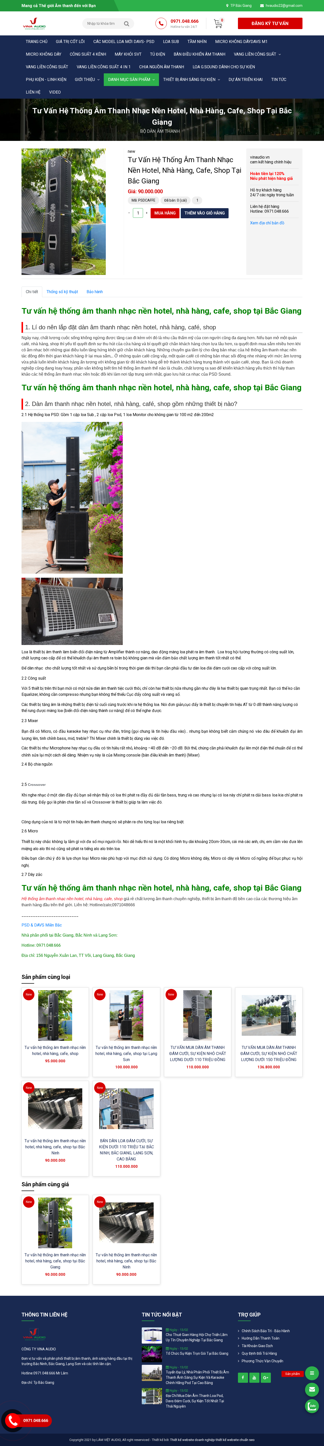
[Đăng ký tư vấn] (312, 1390)
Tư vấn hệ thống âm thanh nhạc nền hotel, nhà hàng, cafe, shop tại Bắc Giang (55, 1261)
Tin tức (278, 79)
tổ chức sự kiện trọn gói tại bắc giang (197, 1353)
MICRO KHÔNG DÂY (43, 54)
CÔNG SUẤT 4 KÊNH (88, 54)
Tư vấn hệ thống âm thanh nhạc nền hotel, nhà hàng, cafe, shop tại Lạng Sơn (126, 1053)
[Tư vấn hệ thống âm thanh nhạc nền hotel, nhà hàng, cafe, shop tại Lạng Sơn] (126, 1015)
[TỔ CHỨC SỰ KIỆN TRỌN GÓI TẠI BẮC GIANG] (152, 1354)
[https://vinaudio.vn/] (243, 1378)
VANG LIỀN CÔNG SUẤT (255, 54)
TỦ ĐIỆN (157, 54)
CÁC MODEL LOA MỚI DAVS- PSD (123, 41)
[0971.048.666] (312, 1406)
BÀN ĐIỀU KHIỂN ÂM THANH (199, 54)
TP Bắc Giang (241, 6)
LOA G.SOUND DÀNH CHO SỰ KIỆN (224, 66)
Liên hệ (33, 92)
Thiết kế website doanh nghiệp (192, 1440)
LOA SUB (171, 41)
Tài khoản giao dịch (257, 1346)
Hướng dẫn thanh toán (260, 1338)
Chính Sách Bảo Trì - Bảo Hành (266, 1331)
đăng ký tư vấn (270, 23)
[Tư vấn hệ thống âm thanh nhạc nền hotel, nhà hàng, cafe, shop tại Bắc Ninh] (55, 1108)
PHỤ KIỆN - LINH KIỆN (46, 79)
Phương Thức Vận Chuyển (262, 1361)
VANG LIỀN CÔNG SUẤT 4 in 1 (104, 66)
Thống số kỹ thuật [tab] (62, 291)
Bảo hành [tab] (95, 291)
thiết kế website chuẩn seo (235, 1440)
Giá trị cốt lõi (70, 41)
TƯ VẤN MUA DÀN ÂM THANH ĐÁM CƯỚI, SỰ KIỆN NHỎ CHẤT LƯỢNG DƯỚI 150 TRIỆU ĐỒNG (268, 1053)
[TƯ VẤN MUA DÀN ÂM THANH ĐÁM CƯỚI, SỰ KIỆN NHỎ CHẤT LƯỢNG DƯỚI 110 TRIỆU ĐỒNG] (197, 1015)
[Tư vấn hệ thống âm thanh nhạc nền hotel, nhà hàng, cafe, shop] (55, 1015)
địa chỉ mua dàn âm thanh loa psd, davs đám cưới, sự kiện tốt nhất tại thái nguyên (195, 1401)
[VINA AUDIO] (34, 23)
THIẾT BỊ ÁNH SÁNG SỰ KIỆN (189, 79)
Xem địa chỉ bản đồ (267, 223)
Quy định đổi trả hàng (259, 1353)
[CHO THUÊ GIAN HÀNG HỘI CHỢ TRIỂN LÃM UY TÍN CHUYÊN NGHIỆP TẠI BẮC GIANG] (152, 1335)
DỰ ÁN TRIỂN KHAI (246, 79)
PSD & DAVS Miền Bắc (42, 925)
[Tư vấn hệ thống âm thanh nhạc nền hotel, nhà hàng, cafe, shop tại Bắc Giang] (55, 1223)
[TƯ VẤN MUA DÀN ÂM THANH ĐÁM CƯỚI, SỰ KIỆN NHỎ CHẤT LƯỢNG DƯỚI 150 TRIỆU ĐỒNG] (269, 1015)
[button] (101, 153)
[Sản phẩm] (312, 1373)
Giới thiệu (85, 79)
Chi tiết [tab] (32, 291)
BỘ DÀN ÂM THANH (160, 131)
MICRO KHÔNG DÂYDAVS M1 (241, 41)
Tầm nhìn (197, 41)
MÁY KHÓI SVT (128, 54)
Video (55, 92)
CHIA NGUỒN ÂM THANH (161, 66)
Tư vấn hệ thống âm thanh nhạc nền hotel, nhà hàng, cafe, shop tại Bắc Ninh (55, 1146)
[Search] (126, 23)
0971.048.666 (184, 23)
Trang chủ (36, 41)
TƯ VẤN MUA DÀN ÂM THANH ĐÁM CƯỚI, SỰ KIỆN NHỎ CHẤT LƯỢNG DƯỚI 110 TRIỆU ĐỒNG (197, 1053)
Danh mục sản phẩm (129, 79)
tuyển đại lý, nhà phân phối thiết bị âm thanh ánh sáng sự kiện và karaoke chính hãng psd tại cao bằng (197, 1377)
